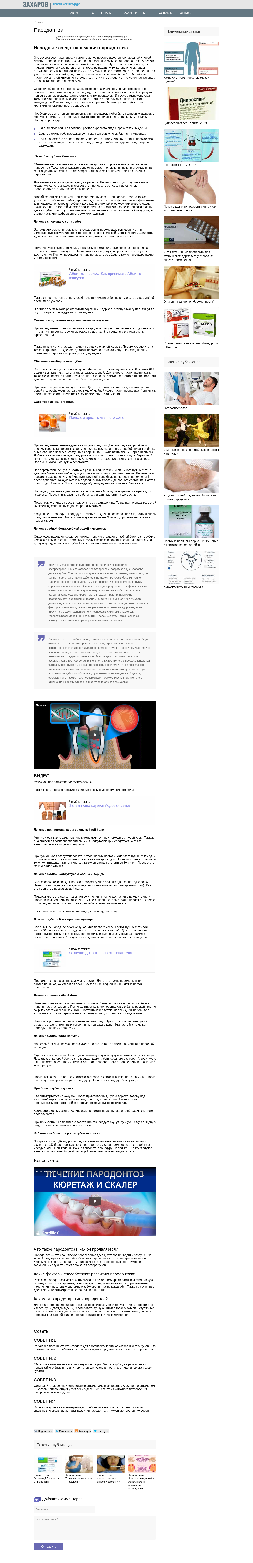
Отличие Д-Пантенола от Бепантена (100, 953)
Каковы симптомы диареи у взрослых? (108, 1480)
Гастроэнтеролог (175, 408)
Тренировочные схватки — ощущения (78, 1480)
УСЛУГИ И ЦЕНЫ (134, 12)
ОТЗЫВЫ (185, 12)
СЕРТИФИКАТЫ (101, 12)
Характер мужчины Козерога (183, 586)
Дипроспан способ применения (185, 123)
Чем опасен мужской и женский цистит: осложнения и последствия (141, 1483)
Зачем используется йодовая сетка (99, 805)
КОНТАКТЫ (165, 12)
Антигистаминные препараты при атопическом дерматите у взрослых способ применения (188, 256)
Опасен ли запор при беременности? (189, 301)
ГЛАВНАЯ (73, 12)
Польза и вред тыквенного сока (96, 417)
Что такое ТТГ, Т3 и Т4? (180, 164)
